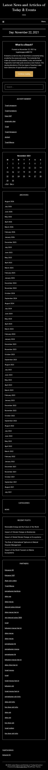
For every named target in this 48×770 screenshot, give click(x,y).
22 (7, 176)
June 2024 (8, 314)
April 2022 (8, 446)
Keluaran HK (9, 570)
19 (29, 172)
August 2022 (9, 426)
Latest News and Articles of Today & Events (24, 7)
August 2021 (9, 487)
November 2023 (10, 349)
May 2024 (8, 319)
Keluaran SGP (10, 575)
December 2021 (10, 467)
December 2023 (10, 344)
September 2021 (11, 482)
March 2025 (9, 268)
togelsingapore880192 (24, 52)
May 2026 (8, 217)
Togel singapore (11, 106)
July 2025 (8, 247)
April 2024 (8, 324)
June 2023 (8, 375)
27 (35, 176)
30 (13, 181)
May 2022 (8, 441)
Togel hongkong (11, 111)
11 (24, 168)
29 (7, 181)
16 (13, 172)
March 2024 (9, 329)
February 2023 (10, 395)
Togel (7, 127)
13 (35, 168)
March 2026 (9, 227)
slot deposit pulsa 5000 (13, 618)
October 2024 (10, 293)
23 (13, 176)
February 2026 (10, 232)
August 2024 (9, 303)
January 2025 (10, 278)
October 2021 (10, 477)
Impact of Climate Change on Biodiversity (20, 532)
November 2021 (10, 472)
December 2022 (10, 406)
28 (40, 176)
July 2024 (8, 309)
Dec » (12, 184)
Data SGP (8, 116)
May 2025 (8, 258)
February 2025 (10, 273)
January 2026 (10, 237)
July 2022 (8, 431)
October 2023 (10, 354)
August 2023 (9, 365)
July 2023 (8, 370)
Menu (43, 21)
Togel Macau (9, 142)
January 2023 (10, 400)
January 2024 (10, 339)
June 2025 (8, 253)
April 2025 (8, 263)
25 (24, 176)
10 (18, 168)
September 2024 (11, 298)
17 (18, 172)
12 (29, 168)
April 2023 (8, 385)
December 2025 (10, 242)
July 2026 (8, 207)
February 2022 (10, 457)
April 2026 (8, 222)
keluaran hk (6, 755)
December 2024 (10, 283)
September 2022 (11, 421)
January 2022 (10, 462)
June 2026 (8, 212)
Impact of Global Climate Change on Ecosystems (23, 537)
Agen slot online (11, 581)
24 (18, 176)
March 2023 (9, 390)
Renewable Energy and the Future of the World (22, 527)
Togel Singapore (11, 132)
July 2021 (8, 492)
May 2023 (8, 380)
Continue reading (24, 74)
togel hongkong (7, 750)
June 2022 (8, 436)
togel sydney (9, 728)
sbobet (7, 137)
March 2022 (9, 451)
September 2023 (11, 360)
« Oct (7, 184)
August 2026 (9, 202)
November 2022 (10, 411)
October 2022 (10, 416)
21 (40, 172)
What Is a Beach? (24, 44)
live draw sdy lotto (11, 733)
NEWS (7, 510)
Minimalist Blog (21, 767)
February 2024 (10, 334)
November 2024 (10, 288)
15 (7, 172)
